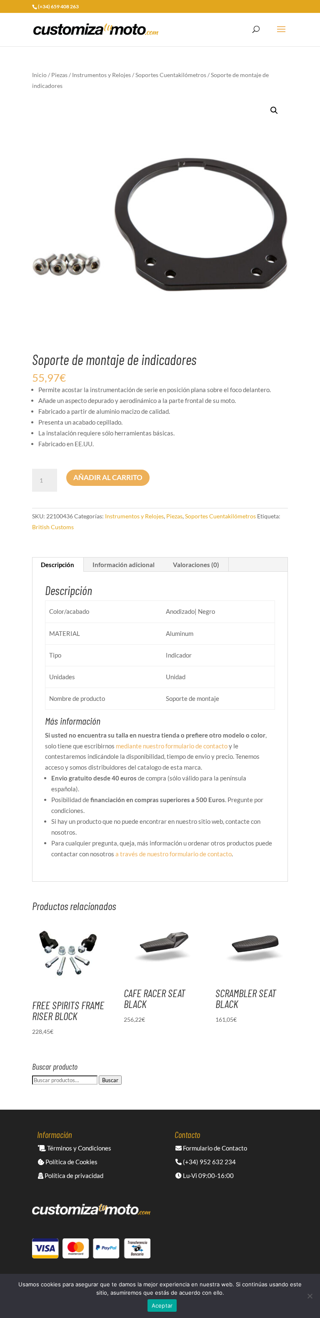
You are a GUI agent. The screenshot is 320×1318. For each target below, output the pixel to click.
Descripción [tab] (57, 564)
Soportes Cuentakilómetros (170, 74)
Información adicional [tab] (123, 564)
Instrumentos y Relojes (101, 74)
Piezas (59, 74)
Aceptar (162, 1305)
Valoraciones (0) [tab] (196, 564)
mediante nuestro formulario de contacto (172, 746)
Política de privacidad (73, 1175)
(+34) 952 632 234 (209, 1161)
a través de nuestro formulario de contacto (173, 854)
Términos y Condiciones (78, 1148)
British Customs (53, 526)
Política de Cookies (71, 1161)
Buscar (110, 1080)
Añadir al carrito (107, 477)
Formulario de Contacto (214, 1148)
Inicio (39, 74)
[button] (274, 110)
